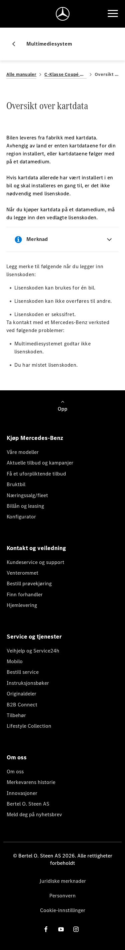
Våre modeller (23, 452)
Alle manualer (21, 74)
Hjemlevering (22, 605)
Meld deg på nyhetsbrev (34, 814)
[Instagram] (76, 929)
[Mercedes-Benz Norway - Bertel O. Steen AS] (62, 14)
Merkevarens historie (31, 782)
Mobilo (15, 661)
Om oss (15, 771)
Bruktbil (16, 484)
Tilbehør (16, 715)
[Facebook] (46, 929)
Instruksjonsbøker (28, 682)
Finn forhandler (25, 594)
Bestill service (23, 671)
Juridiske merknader (62, 880)
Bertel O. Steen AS (28, 803)
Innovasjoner (22, 793)
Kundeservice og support (35, 562)
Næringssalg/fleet (27, 495)
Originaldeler (21, 693)
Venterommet (22, 572)
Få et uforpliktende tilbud (36, 473)
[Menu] (112, 13)
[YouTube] (61, 929)
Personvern (62, 895)
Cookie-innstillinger (62, 910)
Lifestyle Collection (29, 725)
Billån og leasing (25, 505)
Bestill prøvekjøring (29, 583)
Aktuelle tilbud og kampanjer (40, 462)
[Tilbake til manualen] (16, 44)
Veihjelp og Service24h (33, 650)
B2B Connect (22, 704)
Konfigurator (21, 516)
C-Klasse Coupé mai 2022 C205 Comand (65, 74)
